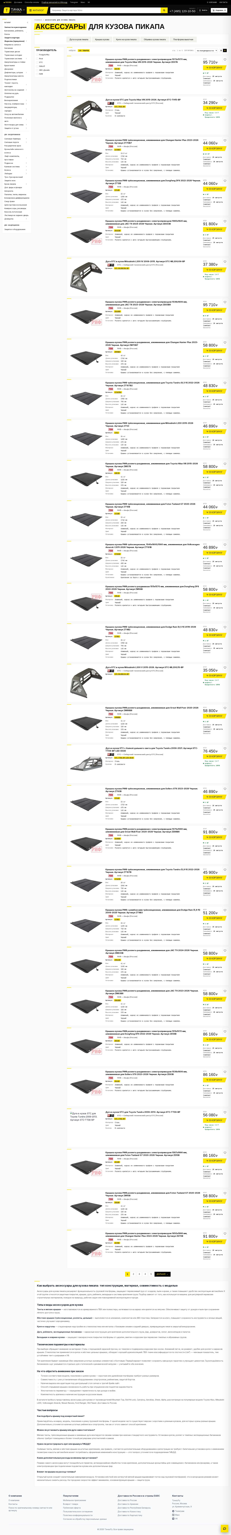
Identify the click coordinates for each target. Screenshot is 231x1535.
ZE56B (117, 1041)
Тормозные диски (12, 51)
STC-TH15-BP (120, 107)
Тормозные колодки (13, 55)
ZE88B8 (117, 839)
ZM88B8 (117, 717)
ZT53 (116, 433)
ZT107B (117, 879)
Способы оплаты (32, 2)
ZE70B (117, 1243)
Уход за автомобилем (14, 114)
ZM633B (117, 960)
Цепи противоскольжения (15, 205)
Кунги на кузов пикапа (126, 39)
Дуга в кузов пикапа (79, 39)
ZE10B (117, 1162)
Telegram (74, 2)
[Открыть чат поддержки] (224, 1528)
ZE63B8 (117, 311)
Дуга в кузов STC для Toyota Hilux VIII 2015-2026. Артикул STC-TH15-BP (143, 99)
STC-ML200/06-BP (122, 268)
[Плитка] (221, 50)
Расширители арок (12, 146)
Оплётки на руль (11, 93)
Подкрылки (9, 97)
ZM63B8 (117, 1000)
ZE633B (117, 230)
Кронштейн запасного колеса (13, 151)
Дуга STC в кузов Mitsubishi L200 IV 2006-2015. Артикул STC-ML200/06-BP (145, 261)
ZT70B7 (117, 150)
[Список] (225, 50)
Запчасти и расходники (15, 27)
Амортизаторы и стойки (14, 62)
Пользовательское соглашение (78, 1511)
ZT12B (117, 190)
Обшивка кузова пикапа (155, 39)
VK (89, 2)
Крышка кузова (102, 39)
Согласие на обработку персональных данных (85, 1519)
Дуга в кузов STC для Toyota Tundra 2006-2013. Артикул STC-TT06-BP (142, 1112)
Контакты (223, 2)
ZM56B (117, 596)
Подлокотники (10, 79)
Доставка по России (127, 1500)
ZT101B (117, 554)
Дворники (8, 69)
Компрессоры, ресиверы (15, 208)
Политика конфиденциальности (78, 1515)
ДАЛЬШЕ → (162, 1274)
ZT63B (117, 798)
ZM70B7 (117, 352)
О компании (212, 2)
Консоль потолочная (13, 212)
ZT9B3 (117, 919)
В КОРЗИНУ (215, 68)
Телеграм (179, 1511)
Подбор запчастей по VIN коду (54, 2)
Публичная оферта (72, 1508)
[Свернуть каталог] (28, 22)
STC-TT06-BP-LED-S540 (124, 758)
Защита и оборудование (14, 229)
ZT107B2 (118, 392)
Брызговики (9, 65)
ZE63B (117, 1081)
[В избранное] (225, 59)
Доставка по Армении (128, 1504)
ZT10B (117, 513)
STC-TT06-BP (120, 1119)
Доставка (18, 2)
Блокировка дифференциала (16, 198)
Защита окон (9, 180)
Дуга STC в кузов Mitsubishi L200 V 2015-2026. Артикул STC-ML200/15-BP (144, 667)
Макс (83, 2)
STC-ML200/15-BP (122, 674)
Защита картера (12, 38)
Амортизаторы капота (14, 76)
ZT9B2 (117, 636)
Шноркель (8, 191)
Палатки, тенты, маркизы (15, 194)
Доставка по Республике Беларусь (134, 1508)
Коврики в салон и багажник (12, 46)
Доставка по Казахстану (129, 1511)
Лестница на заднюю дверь (16, 215)
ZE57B (117, 69)
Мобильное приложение (74, 1500)
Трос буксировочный (13, 177)
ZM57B (117, 473)
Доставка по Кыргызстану (130, 1515)
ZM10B (117, 1202)
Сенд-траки (9, 201)
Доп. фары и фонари (13, 187)
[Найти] (164, 10)
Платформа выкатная (183, 39)
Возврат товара (70, 1504)
